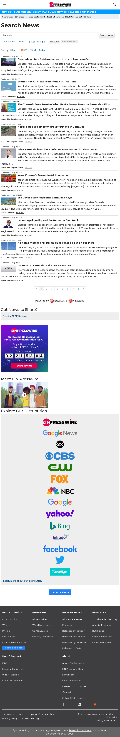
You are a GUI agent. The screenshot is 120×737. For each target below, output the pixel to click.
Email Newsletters (102, 636)
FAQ (4, 663)
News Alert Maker (102, 642)
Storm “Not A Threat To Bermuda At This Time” (48, 81)
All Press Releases (72, 619)
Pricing (6, 631)
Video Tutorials (10, 674)
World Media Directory (104, 619)
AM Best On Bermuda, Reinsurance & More (44, 265)
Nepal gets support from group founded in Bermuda (51, 126)
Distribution (8, 636)
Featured (67, 625)
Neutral (28, 74)
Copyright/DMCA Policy (41, 714)
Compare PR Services (14, 642)
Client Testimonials (12, 680)
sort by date (54, 41)
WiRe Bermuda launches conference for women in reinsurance (57, 149)
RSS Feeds (98, 631)
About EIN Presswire (73, 663)
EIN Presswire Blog (72, 669)
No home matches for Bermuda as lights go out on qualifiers (56, 242)
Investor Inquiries (71, 680)
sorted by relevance (69, 41)
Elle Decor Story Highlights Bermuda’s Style (45, 197)
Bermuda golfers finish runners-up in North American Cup (54, 59)
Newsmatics (97, 714)
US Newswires (40, 631)
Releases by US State (74, 642)
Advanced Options (14, 41)
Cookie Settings (31, 718)
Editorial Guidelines (12, 669)
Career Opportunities (74, 686)
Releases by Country (73, 636)
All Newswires (39, 619)
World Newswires (41, 625)
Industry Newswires (42, 636)
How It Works (9, 619)
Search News (106, 35)
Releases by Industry (73, 631)
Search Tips (38, 41)
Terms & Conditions (12, 714)
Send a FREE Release (15, 316)
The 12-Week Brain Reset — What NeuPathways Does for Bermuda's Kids (64, 104)
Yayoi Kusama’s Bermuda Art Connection (43, 175)
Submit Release (60, 592)
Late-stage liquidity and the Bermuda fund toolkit (49, 220)
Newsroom (68, 674)
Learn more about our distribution (22, 580)
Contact (66, 692)
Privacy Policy (10, 718)
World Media (37, 50)
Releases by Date (72, 648)
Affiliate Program (101, 625)
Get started (89, 11)
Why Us (6, 625)
